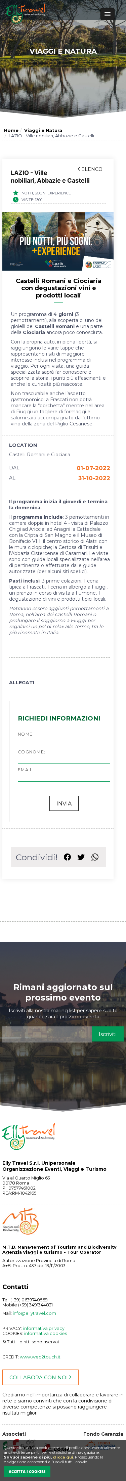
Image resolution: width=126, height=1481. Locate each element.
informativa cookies (45, 1333)
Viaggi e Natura (43, 130)
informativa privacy (44, 1328)
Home (11, 130)
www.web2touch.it (40, 1356)
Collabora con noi (39, 1378)
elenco (91, 169)
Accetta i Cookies (27, 1471)
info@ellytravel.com (34, 1313)
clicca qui (63, 1457)
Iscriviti (108, 1034)
